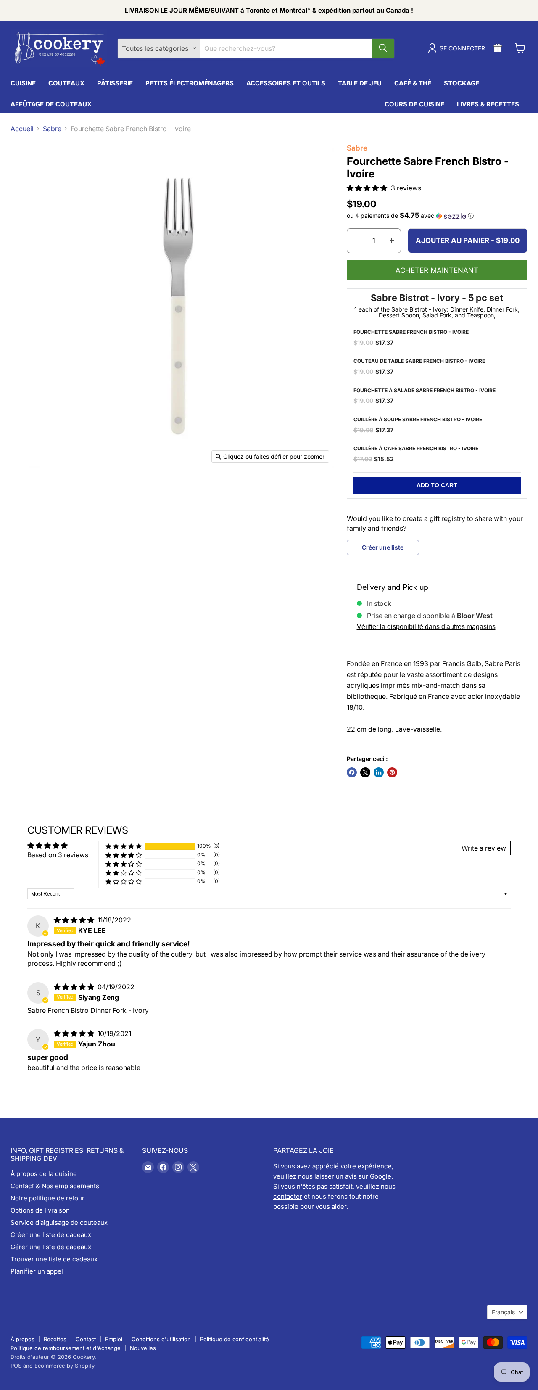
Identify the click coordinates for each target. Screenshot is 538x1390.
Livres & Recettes (488, 104)
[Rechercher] (383, 48)
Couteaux (66, 83)
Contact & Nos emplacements (55, 1186)
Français (503, 1312)
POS (16, 1365)
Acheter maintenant (437, 270)
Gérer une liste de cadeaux (51, 1247)
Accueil (22, 128)
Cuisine (23, 83)
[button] (368, 188)
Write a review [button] (484, 848)
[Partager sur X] (365, 772)
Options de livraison (40, 1210)
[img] (75, 920)
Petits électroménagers (189, 83)
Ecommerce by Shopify (64, 1365)
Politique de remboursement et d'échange (66, 1348)
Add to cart (437, 485)
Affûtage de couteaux (51, 104)
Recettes (55, 1339)
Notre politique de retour (47, 1198)
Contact (86, 1339)
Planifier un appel (37, 1271)
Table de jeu (360, 83)
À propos (22, 1339)
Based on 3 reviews (57, 855)
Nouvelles (143, 1348)
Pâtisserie (115, 83)
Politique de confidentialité (234, 1339)
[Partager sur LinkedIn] (379, 772)
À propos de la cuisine (44, 1174)
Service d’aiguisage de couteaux (59, 1222)
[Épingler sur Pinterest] (392, 772)
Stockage (461, 83)
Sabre (52, 128)
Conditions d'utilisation (161, 1339)
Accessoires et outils (285, 83)
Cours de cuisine (414, 104)
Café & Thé (412, 83)
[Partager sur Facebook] (352, 772)
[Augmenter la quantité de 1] (392, 241)
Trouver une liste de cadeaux (54, 1259)
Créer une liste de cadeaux (51, 1235)
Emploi (113, 1339)
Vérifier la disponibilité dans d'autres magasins (426, 626)
